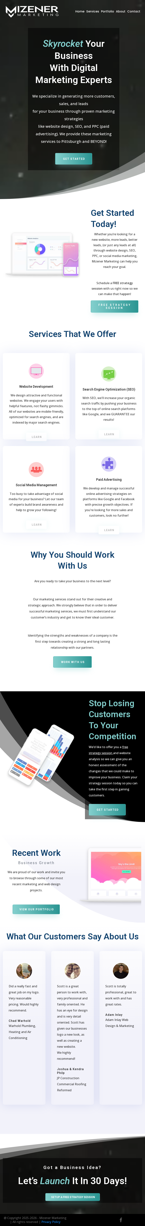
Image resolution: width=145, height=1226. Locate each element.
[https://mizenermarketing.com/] (32, 11)
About (120, 11)
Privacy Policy (50, 1222)
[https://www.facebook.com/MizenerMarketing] (121, 1220)
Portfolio (107, 11)
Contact (133, 11)
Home (79, 11)
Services (92, 11)
